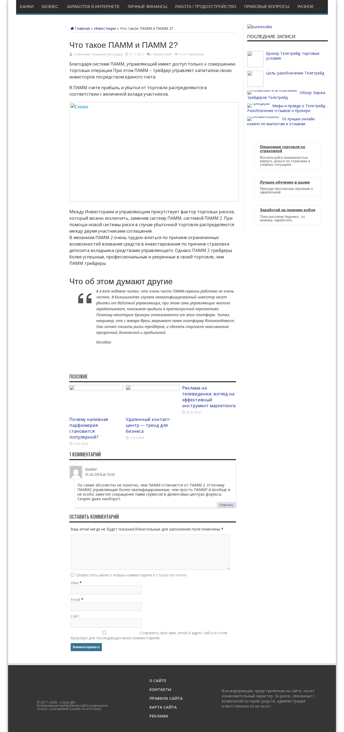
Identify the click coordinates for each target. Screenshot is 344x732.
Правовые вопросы (266, 6)
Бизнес (50, 6)
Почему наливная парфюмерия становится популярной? (88, 428)
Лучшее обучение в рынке (285, 182)
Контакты (160, 689)
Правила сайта (166, 698)
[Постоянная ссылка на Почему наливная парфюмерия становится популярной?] (96, 388)
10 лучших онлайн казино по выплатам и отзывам (281, 121)
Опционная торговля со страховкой (282, 149)
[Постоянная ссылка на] (255, 65)
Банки (27, 6)
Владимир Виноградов (107, 54)
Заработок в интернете (93, 6)
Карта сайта (163, 707)
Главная (82, 28)
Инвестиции (105, 28)
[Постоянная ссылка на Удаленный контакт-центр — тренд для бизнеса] (153, 388)
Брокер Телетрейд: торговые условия (293, 56)
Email (75, 599)
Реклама (158, 716)
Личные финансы (147, 6)
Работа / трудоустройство (205, 6)
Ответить (226, 505)
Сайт (75, 616)
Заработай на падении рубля (287, 210)
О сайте (157, 680)
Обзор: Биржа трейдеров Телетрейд (286, 95)
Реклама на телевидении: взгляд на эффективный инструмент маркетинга (208, 397)
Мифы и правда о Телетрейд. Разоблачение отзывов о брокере (286, 108)
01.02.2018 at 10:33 (100, 474)
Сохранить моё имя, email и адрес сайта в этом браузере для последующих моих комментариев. (149, 635)
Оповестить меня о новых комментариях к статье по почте (131, 575)
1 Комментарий (161, 54)
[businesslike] (259, 26)
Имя (74, 582)
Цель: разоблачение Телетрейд (295, 72)
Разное (306, 6)
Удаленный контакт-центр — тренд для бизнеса (148, 425)
